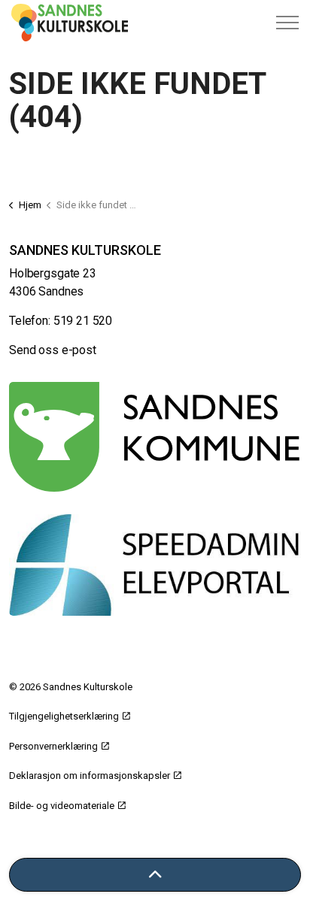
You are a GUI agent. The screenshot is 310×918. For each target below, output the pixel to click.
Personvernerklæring (53, 746)
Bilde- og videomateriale (61, 805)
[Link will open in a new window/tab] (155, 437)
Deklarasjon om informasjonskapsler (89, 775)
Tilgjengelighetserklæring (64, 716)
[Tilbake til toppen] (155, 875)
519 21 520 (83, 321)
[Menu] (287, 22)
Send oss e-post (52, 350)
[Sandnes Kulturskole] (69, 22)
